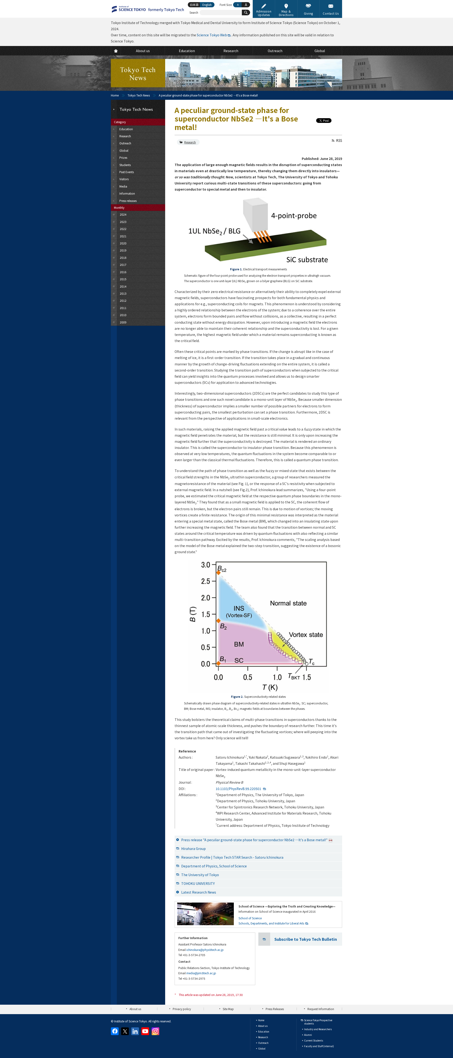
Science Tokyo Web (212, 35)
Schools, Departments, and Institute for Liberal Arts (271, 923)
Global (261, 1048)
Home (115, 95)
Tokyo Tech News (139, 95)
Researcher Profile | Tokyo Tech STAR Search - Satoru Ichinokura (232, 857)
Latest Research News (198, 892)
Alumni (308, 1035)
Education (263, 1031)
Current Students (313, 1040)
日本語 (194, 5)
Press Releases (275, 1009)
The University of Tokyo (200, 874)
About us (135, 1009)
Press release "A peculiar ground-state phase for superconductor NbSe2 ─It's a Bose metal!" (254, 839)
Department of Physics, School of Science (214, 866)
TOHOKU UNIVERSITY (198, 883)
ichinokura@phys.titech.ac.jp (205, 950)
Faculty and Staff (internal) (319, 1046)
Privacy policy (182, 1009)
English (207, 5)
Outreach (263, 1043)
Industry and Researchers (318, 1029)
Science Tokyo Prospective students (318, 1021)
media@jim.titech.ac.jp (201, 973)
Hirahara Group (193, 848)
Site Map (228, 1009)
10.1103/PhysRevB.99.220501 (238, 788)
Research (190, 142)
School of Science (250, 918)
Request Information (320, 1009)
